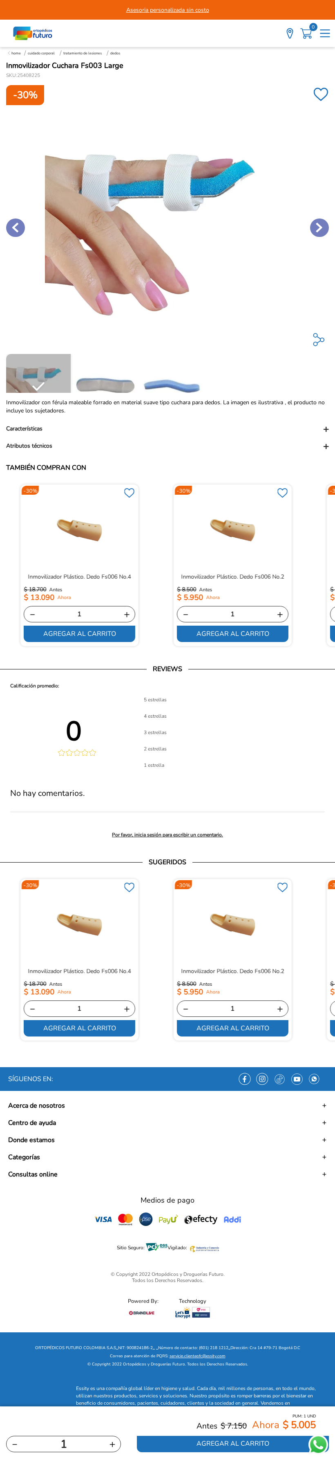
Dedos (115, 53)
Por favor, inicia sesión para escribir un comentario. (167, 834)
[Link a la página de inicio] (14, 53)
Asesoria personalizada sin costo (167, 10)
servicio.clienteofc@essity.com (198, 1356)
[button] (167, 429)
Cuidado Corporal (41, 53)
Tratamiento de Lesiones (82, 53)
